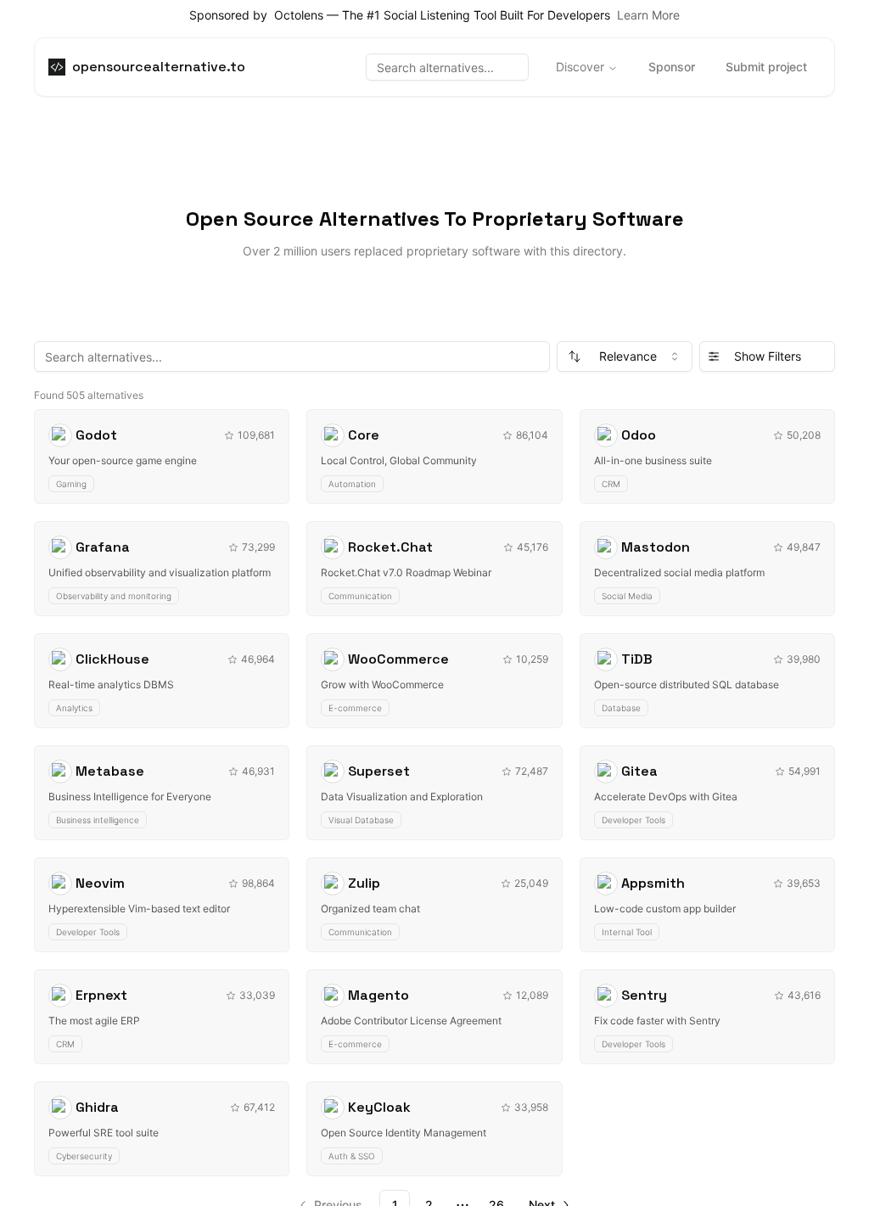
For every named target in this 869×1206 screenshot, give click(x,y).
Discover (580, 66)
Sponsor (671, 66)
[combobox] (624, 356)
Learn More (648, 15)
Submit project (766, 66)
